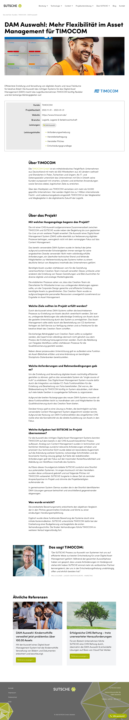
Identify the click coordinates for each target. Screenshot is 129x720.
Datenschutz (12, 697)
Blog (114, 6)
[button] (117, 716)
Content (68, 6)
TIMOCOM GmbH (41, 168)
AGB (9, 702)
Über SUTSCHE (102, 6)
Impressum (12, 693)
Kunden (15, 15)
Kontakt (122, 6)
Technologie (55, 6)
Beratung (42, 6)
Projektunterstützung (83, 6)
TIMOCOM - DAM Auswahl (28, 15)
